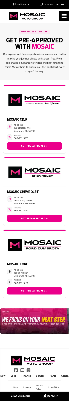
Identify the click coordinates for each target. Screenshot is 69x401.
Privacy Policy (39, 387)
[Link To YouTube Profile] (22, 370)
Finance (26, 375)
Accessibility (53, 387)
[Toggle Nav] (64, 16)
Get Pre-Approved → (34, 146)
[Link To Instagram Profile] (28, 370)
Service (40, 375)
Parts (53, 375)
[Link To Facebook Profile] (16, 370)
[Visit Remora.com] (50, 396)
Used (13, 375)
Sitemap (27, 387)
